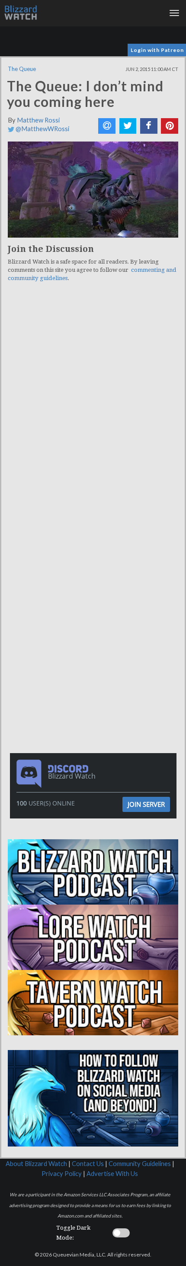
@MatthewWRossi (41, 128)
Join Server (146, 804)
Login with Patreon (157, 50)
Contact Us (88, 1163)
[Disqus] (93, 408)
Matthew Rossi (38, 120)
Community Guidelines (140, 1163)
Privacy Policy (62, 1173)
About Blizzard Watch (36, 1163)
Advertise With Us (112, 1173)
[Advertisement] (95, 578)
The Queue (22, 68)
